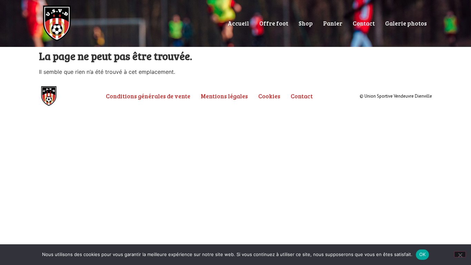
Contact (364, 23)
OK (422, 254)
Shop (306, 23)
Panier (332, 23)
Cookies (269, 96)
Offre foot (273, 23)
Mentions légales (224, 96)
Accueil (238, 23)
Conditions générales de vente (148, 96)
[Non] (460, 254)
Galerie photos (406, 23)
